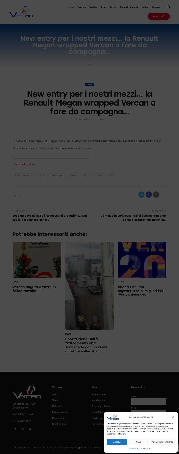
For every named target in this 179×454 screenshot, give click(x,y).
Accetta (116, 442)
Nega (138, 442)
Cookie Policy (134, 449)
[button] (173, 417)
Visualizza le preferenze (162, 442)
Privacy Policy (146, 449)
